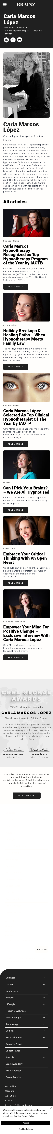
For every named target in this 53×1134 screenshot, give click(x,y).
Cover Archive (13, 912)
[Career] (44, 819)
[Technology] (44, 859)
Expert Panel (13, 886)
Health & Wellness (16, 846)
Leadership (12, 826)
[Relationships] (44, 853)
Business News (14, 879)
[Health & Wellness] (44, 846)
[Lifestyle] (44, 839)
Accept (26, 1122)
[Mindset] (44, 833)
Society (10, 866)
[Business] (44, 813)
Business (10, 813)
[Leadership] (44, 826)
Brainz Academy (14, 899)
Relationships (13, 852)
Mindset (10, 833)
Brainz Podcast (14, 905)
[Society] (44, 866)
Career (9, 819)
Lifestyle (10, 839)
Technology (12, 859)
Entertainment (14, 872)
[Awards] (44, 892)
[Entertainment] (44, 872)
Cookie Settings (26, 1129)
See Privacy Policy (26, 1116)
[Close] (49, 1109)
